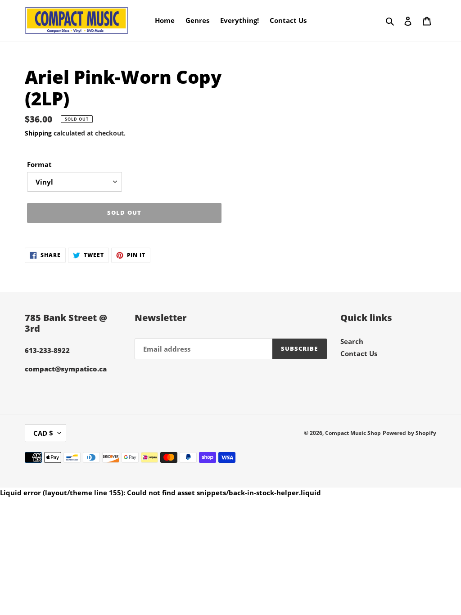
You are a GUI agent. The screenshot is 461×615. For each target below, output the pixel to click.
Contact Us (358, 353)
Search (351, 341)
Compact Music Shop (353, 433)
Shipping (38, 133)
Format (39, 164)
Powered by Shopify (409, 433)
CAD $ (43, 433)
